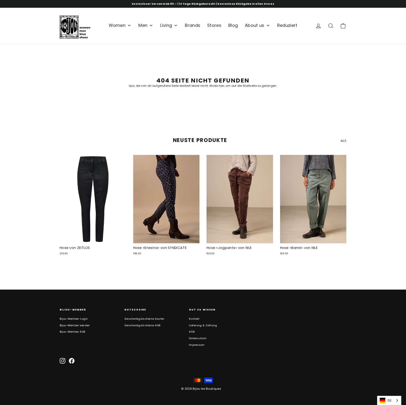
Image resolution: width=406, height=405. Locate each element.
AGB (192, 332)
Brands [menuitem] (192, 25)
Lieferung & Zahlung (203, 325)
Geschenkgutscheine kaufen (144, 319)
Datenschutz (198, 338)
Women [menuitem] (117, 25)
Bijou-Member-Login (74, 319)
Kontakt (194, 319)
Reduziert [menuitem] (287, 25)
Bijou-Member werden (75, 325)
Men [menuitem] (142, 25)
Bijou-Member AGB (72, 332)
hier (221, 86)
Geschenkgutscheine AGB (142, 325)
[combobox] (389, 400)
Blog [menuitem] (233, 25)
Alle (343, 141)
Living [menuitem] (166, 25)
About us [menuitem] (254, 25)
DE (390, 400)
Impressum (197, 345)
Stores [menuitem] (214, 25)
